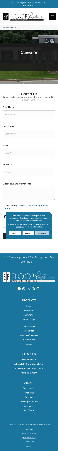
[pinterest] (24, 289)
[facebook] (19, 289)
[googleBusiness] (38, 289)
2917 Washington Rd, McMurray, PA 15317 (29, 2)
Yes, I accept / (26, 206)
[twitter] (29, 289)
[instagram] (33, 289)
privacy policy (28, 224)
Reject (28, 233)
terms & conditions (29, 205)
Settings (42, 233)
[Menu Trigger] (52, 16)
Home (5, 27)
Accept (15, 233)
